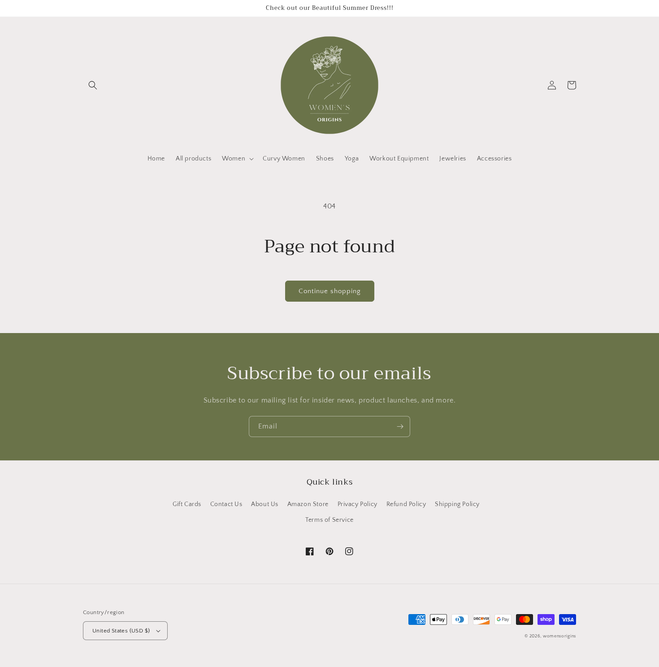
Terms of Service (329, 520)
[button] (93, 85)
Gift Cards (187, 504)
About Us (264, 504)
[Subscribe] (400, 426)
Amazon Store (308, 504)
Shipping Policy (457, 504)
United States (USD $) (121, 631)
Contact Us (226, 504)
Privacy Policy (357, 504)
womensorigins (559, 636)
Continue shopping (330, 291)
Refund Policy (406, 504)
